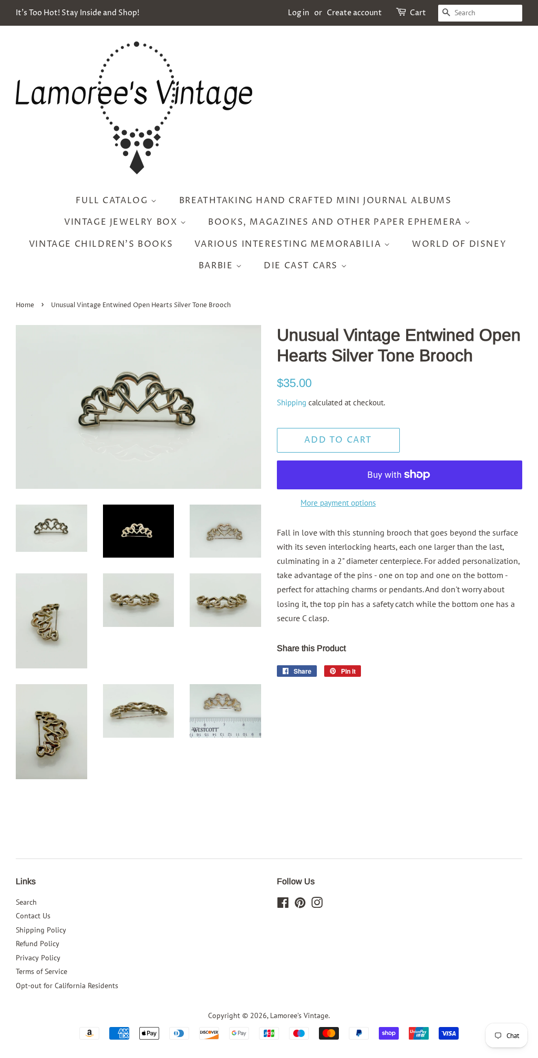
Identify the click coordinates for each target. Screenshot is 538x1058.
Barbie (217, 265)
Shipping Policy (41, 930)
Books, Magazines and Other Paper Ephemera (336, 222)
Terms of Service (41, 971)
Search (26, 902)
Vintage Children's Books (101, 244)
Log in (298, 13)
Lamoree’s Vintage (299, 1015)
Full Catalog (113, 200)
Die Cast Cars (302, 265)
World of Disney (459, 244)
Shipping (291, 402)
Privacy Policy (38, 957)
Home (25, 305)
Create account (354, 13)
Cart (418, 13)
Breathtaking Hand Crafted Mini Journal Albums (315, 200)
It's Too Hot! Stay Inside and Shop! (77, 13)
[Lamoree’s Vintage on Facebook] (283, 904)
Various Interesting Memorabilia (289, 244)
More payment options (338, 503)
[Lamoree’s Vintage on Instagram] (317, 904)
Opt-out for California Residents (67, 985)
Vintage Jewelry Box (122, 222)
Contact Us (33, 915)
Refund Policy (37, 943)
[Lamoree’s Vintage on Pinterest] (300, 904)
